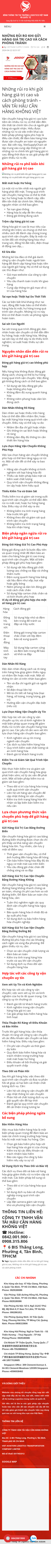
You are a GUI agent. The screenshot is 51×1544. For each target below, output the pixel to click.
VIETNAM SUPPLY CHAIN (18, 47)
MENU (7, 26)
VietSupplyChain (33, 144)
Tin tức (36, 47)
